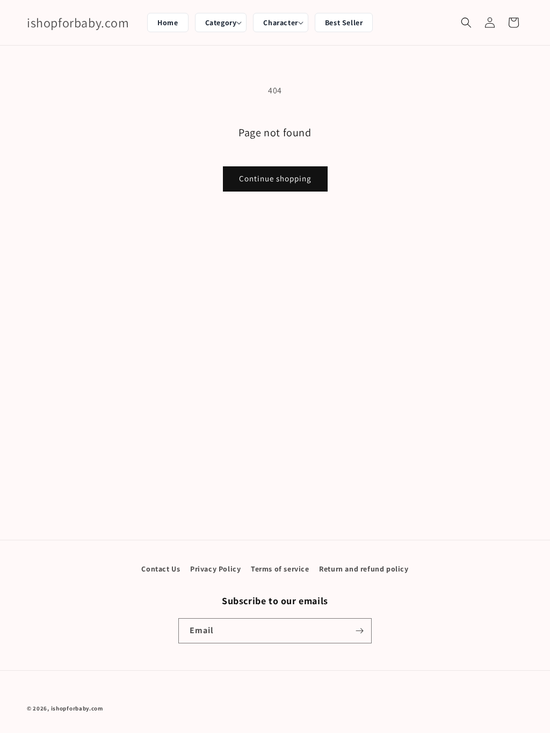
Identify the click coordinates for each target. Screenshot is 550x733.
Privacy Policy (215, 569)
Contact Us (160, 569)
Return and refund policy (363, 569)
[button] (221, 22)
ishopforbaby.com (77, 708)
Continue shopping (275, 178)
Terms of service (280, 569)
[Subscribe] (359, 630)
